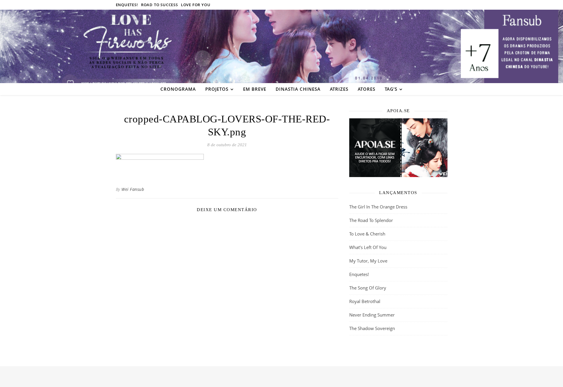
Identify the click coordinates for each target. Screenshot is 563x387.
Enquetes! (127, 4)
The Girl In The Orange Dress (378, 207)
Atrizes (339, 89)
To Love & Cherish (367, 234)
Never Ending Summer (372, 315)
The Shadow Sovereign (372, 328)
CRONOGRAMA (178, 89)
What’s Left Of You (367, 247)
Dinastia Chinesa (298, 89)
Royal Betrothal (364, 301)
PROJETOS (216, 89)
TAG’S (391, 89)
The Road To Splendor (371, 220)
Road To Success (159, 4)
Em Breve (254, 89)
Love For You (196, 4)
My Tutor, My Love (368, 261)
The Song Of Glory (367, 288)
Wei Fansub (132, 189)
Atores (366, 89)
